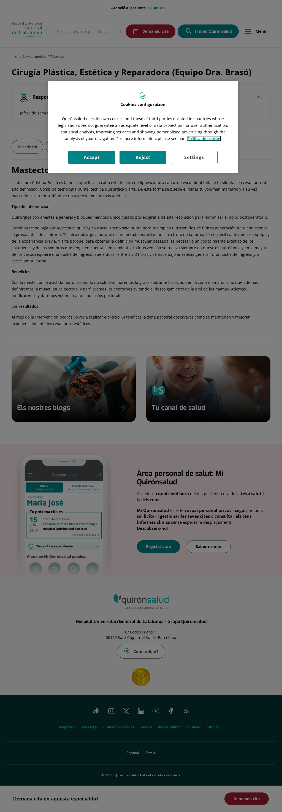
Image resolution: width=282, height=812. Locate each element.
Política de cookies (204, 138)
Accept (92, 157)
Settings (194, 157)
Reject (142, 157)
